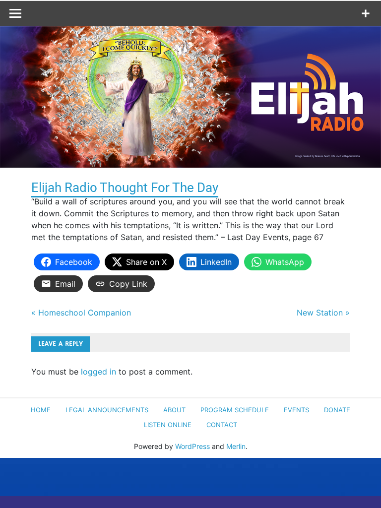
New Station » (323, 313)
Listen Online (167, 425)
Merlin (236, 446)
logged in (98, 372)
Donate (337, 410)
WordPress (192, 446)
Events (296, 410)
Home (41, 410)
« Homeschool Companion (81, 313)
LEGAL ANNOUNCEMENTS (106, 410)
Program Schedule (234, 410)
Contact (221, 425)
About (174, 410)
